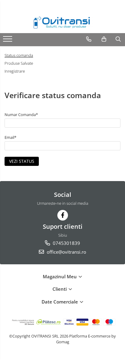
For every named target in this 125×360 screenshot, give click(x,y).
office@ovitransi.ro (66, 252)
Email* (10, 137)
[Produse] (8, 40)
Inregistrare (15, 71)
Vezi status (21, 161)
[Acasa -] (62, 22)
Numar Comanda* (21, 114)
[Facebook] (62, 215)
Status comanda (19, 55)
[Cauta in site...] (118, 39)
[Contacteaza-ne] (89, 39)
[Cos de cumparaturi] (103, 39)
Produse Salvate (19, 63)
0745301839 (66, 243)
